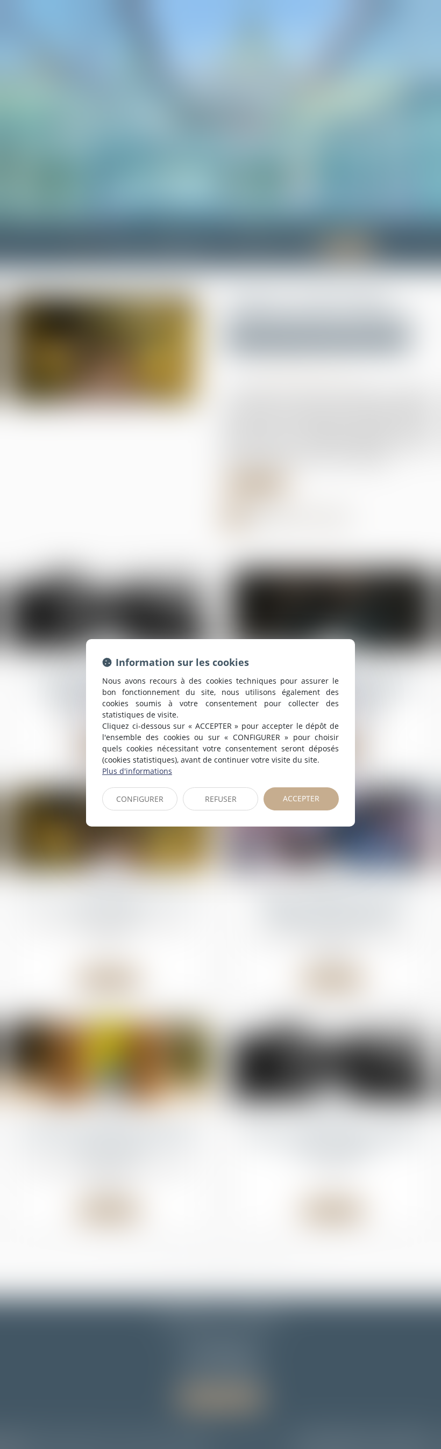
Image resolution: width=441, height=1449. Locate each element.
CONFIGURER (139, 799)
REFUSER (221, 799)
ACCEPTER (301, 798)
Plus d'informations (137, 771)
